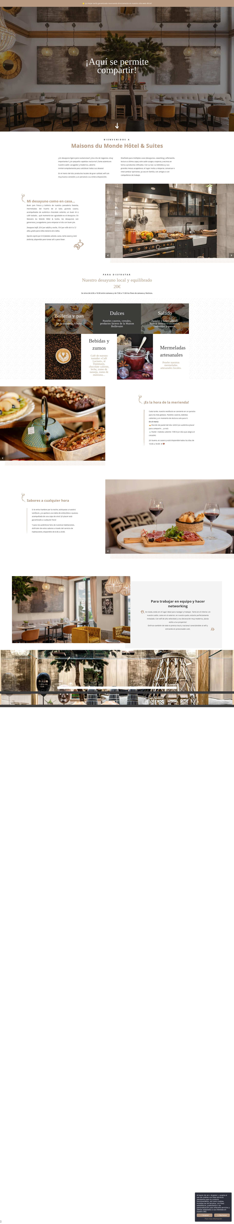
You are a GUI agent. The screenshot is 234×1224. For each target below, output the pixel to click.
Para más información (213, 1219)
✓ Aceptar (204, 1215)
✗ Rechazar (222, 1215)
